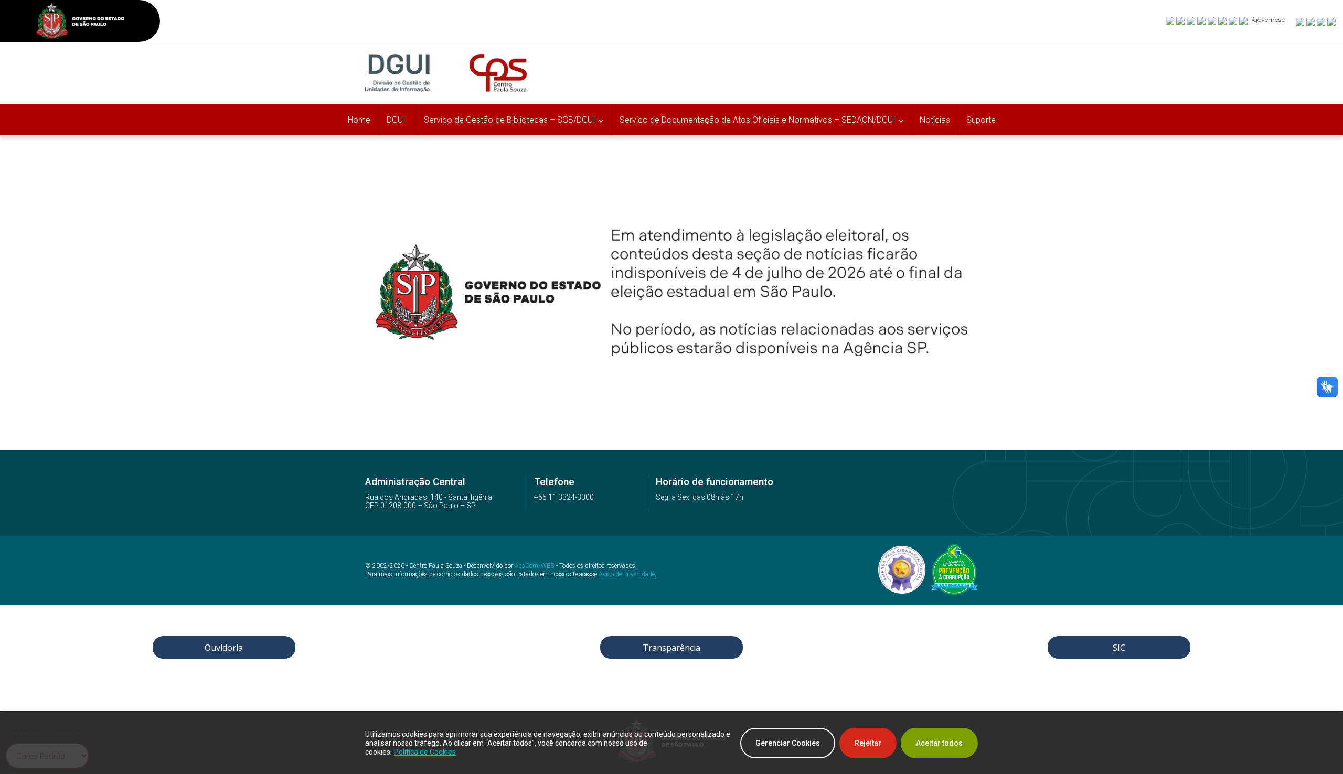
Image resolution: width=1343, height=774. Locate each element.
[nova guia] (1332, 21)
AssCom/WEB (535, 565)
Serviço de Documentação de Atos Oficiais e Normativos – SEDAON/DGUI (758, 120)
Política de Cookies (425, 752)
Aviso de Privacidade (627, 574)
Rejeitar (868, 743)
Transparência (671, 647)
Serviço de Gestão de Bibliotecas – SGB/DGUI (509, 120)
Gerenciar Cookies (787, 743)
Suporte (981, 120)
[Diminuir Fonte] (1311, 21)
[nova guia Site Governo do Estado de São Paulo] (80, 22)
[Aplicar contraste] (1321, 21)
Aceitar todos (939, 743)
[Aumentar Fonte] (1300, 21)
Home (359, 120)
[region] (671, 743)
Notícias (935, 120)
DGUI (397, 120)
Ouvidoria (224, 647)
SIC (1119, 647)
